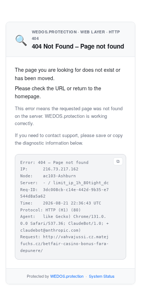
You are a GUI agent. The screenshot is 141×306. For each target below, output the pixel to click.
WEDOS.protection (67, 276)
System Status (102, 276)
